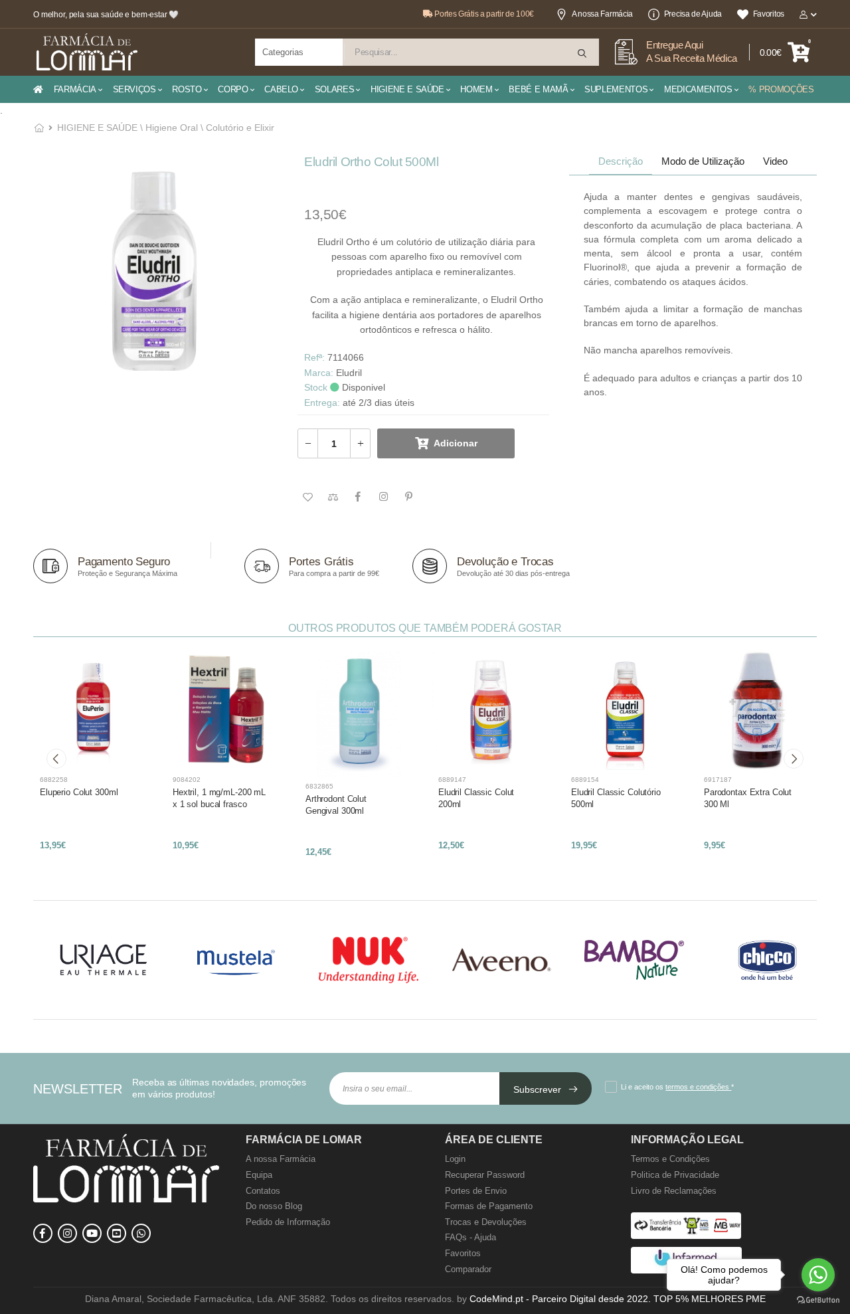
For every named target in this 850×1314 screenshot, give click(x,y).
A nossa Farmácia (602, 14)
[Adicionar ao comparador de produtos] (333, 498)
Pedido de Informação (288, 1222)
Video (775, 161)
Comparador (468, 1269)
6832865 (319, 786)
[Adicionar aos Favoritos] (307, 498)
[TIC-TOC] (116, 1233)
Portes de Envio (476, 1191)
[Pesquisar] (583, 53)
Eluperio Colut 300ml (79, 792)
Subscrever (538, 1089)
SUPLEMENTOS (615, 89)
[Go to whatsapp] (818, 1274)
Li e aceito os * (677, 1087)
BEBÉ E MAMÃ (538, 89)
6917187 (718, 779)
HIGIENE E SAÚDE (407, 89)
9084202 (187, 779)
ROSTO (186, 89)
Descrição (620, 161)
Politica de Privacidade (675, 1175)
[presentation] (56, 759)
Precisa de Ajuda (693, 14)
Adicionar (455, 443)
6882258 (54, 779)
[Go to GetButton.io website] (818, 1300)
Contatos (263, 1191)
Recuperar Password (485, 1175)
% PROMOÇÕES (780, 89)
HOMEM (476, 89)
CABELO (281, 89)
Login (455, 1159)
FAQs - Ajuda (470, 1237)
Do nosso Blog (274, 1206)
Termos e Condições (670, 1159)
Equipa (259, 1175)
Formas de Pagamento (489, 1206)
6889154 (585, 779)
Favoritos (768, 14)
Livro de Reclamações (674, 1191)
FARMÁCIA (75, 89)
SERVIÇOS (134, 89)
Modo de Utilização (702, 161)
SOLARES (335, 89)
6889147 (452, 779)
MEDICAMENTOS (698, 89)
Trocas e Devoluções (486, 1222)
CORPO (233, 89)
